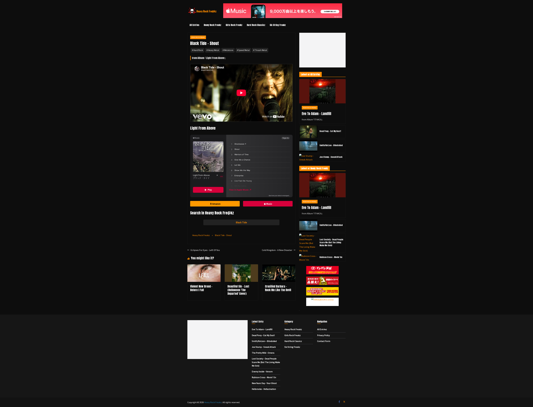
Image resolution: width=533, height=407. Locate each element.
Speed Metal (244, 50)
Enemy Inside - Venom (262, 371)
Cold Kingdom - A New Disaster (277, 250)
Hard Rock (198, 50)
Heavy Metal (213, 50)
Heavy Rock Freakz (212, 25)
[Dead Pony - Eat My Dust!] (308, 131)
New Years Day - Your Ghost (264, 383)
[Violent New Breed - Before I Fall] (204, 266)
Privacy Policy (323, 335)
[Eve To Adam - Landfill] (322, 91)
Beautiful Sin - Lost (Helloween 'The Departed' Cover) (238, 290)
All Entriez (322, 329)
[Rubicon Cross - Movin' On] (308, 258)
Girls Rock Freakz (234, 25)
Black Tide (241, 222)
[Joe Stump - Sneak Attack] (308, 157)
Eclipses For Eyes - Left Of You (205, 250)
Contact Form (323, 341)
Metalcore (228, 50)
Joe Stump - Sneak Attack (331, 157)
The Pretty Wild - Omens (263, 352)
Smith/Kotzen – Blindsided (331, 145)
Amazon (216, 203)
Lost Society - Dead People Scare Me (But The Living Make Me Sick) (331, 242)
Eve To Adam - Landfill (316, 113)
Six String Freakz (278, 25)
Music (269, 203)
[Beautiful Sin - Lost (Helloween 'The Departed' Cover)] (241, 266)
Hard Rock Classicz (256, 25)
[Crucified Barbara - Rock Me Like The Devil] (278, 266)
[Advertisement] (322, 50)
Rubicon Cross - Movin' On (331, 257)
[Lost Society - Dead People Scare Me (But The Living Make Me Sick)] (308, 243)
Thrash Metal (261, 50)
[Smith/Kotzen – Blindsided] (308, 146)
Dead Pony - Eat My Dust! (330, 131)
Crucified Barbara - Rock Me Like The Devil (278, 288)
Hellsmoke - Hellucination (264, 389)
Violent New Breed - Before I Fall (201, 288)
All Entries (194, 25)
